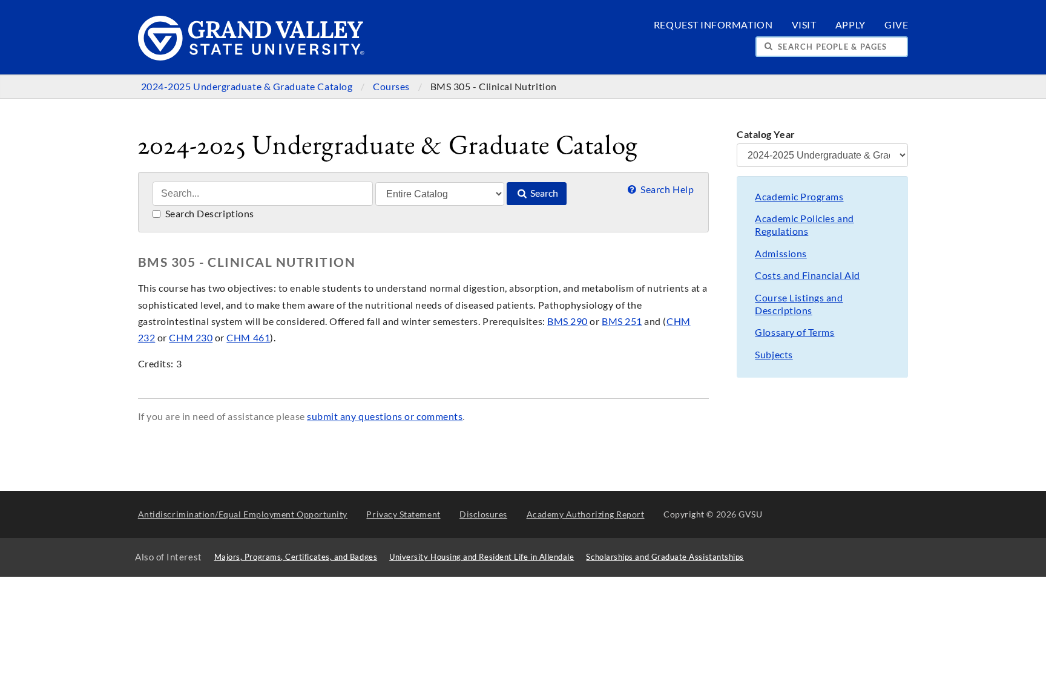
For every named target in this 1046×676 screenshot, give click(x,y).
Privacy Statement (403, 514)
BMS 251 (622, 321)
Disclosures (483, 514)
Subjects (773, 354)
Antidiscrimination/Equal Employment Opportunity (242, 514)
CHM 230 (190, 337)
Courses (392, 86)
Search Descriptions (208, 213)
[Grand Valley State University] (251, 57)
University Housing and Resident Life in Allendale (481, 557)
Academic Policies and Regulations (804, 225)
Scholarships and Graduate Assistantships (664, 557)
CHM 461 (248, 337)
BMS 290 (567, 321)
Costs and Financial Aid (807, 275)
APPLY (850, 24)
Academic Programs (799, 196)
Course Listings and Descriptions (799, 304)
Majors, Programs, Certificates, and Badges (296, 557)
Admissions (780, 253)
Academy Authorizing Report (586, 514)
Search (543, 193)
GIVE (896, 24)
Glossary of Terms (794, 332)
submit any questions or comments (384, 416)
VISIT (804, 24)
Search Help (666, 189)
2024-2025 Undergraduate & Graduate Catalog (248, 86)
